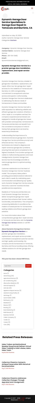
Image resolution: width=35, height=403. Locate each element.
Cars (5, 324)
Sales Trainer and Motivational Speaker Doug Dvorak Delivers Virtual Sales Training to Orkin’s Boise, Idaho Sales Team (16, 347)
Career (6, 322)
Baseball (6, 303)
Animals (6, 288)
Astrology (6, 295)
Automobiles (7, 298)
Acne (5, 273)
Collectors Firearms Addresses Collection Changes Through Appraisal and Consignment (14, 380)
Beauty (6, 305)
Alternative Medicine (10, 283)
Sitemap (21, 400)
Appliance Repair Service (11, 290)
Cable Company (9, 317)
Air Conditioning (8, 281)
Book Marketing (8, 310)
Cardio (6, 320)
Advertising (7, 276)
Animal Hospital (8, 285)
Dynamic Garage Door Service (13, 231)
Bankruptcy (7, 300)
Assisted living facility (10, 293)
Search (28, 266)
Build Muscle (7, 312)
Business (13, 40)
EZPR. (23, 398)
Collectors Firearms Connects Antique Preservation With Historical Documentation (16, 364)
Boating (6, 307)
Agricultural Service (10, 278)
